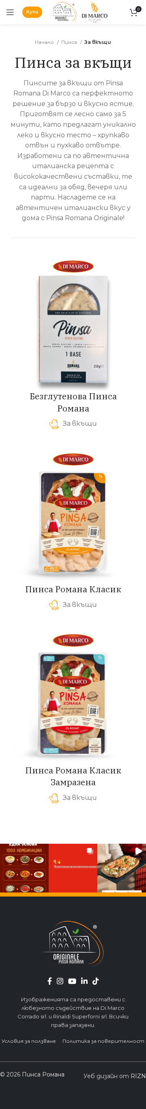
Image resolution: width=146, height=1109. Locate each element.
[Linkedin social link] (84, 981)
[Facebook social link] (49, 981)
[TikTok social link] (95, 981)
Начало (45, 42)
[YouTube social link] (72, 981)
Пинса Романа (43, 1074)
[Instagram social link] (60, 981)
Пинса (69, 42)
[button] (24, 868)
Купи (32, 12)
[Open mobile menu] (10, 12)
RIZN (138, 1076)
